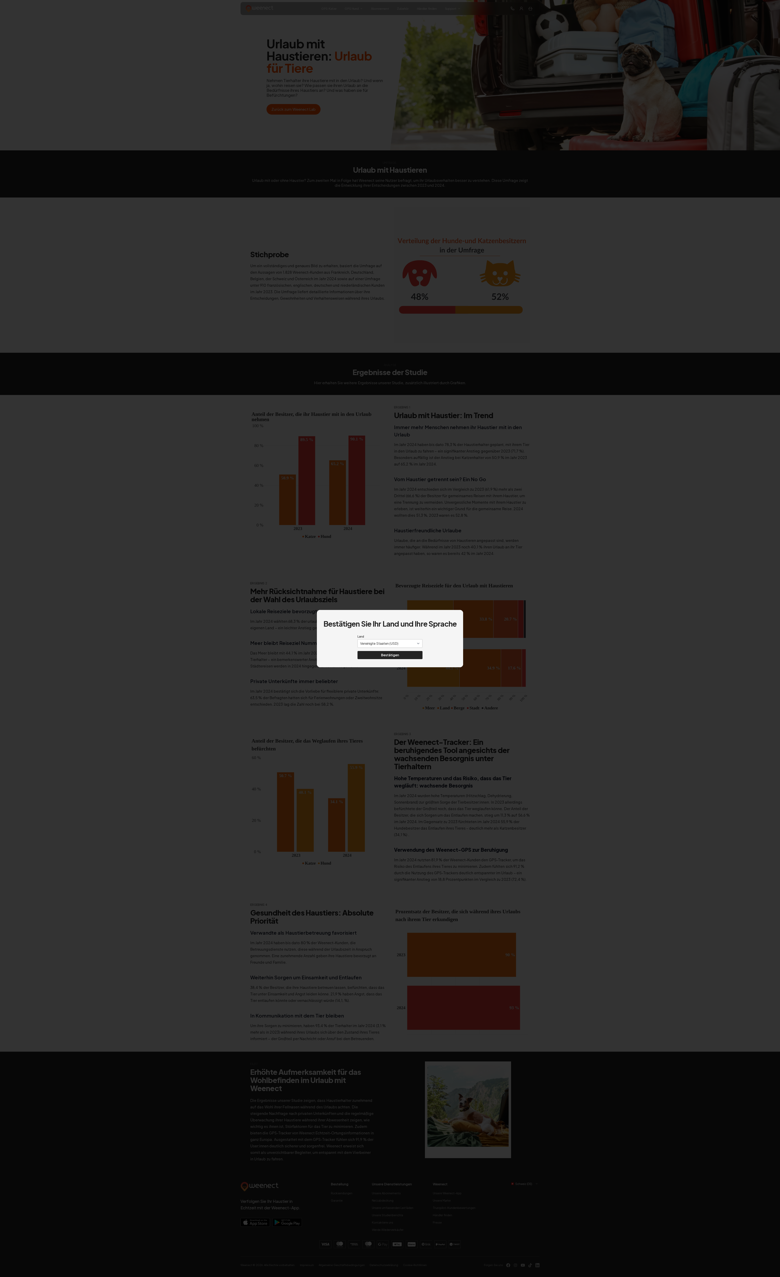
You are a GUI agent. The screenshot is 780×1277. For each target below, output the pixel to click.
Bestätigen (390, 655)
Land (361, 636)
